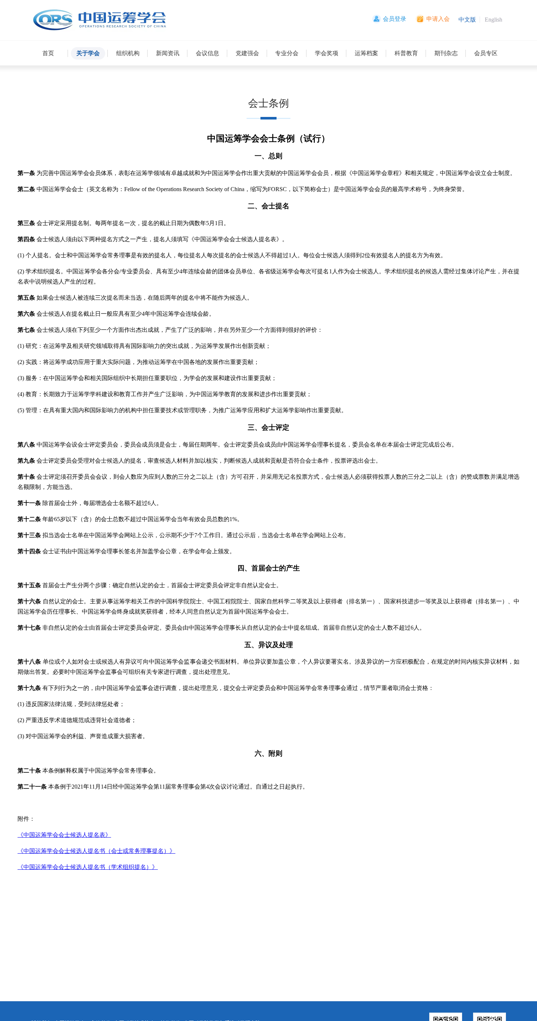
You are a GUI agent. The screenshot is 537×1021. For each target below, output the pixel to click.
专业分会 (286, 53)
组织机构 (128, 53)
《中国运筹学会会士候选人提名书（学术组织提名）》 (88, 867)
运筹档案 (366, 53)
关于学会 (88, 53)
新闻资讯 (167, 53)
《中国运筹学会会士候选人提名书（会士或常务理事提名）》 (96, 851)
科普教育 (406, 53)
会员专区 (486, 53)
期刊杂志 (446, 53)
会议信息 (207, 53)
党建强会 (247, 53)
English (493, 19)
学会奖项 (326, 53)
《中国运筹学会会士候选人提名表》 (64, 835)
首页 (48, 53)
